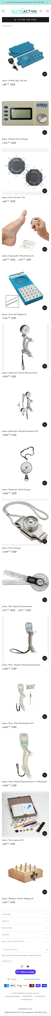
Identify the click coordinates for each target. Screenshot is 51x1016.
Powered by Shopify (13, 996)
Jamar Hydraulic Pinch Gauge (16, 490)
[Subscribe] (47, 950)
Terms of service (27, 999)
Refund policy (28, 996)
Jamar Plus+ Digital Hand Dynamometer (21, 665)
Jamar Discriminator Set (13, 198)
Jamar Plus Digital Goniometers (17, 607)
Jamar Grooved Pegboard (14, 315)
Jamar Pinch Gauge (11, 548)
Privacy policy (40, 996)
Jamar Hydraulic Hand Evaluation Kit (20, 431)
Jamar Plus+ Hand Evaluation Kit (18, 723)
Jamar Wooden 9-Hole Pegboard (17, 899)
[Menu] (3, 11)
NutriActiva (21, 993)
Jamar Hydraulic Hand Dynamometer (20, 373)
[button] (40, 11)
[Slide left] (4, 2)
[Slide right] (47, 2)
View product (44, 249)
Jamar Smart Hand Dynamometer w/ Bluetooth (24, 782)
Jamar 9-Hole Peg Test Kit (14, 81)
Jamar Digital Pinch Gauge (15, 139)
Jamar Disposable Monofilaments (18, 256)
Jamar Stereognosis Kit (13, 840)
